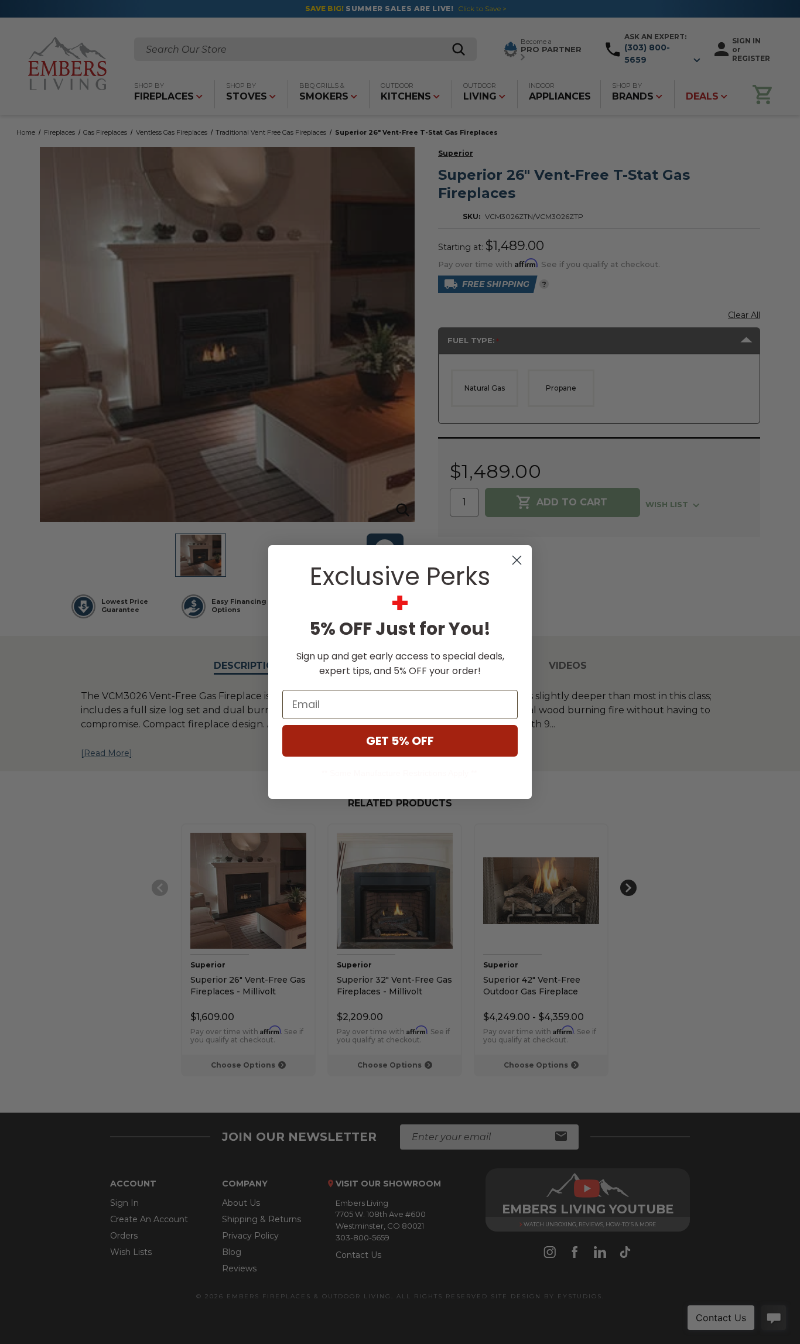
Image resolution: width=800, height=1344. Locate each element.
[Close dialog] (517, 560)
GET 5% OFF (400, 741)
